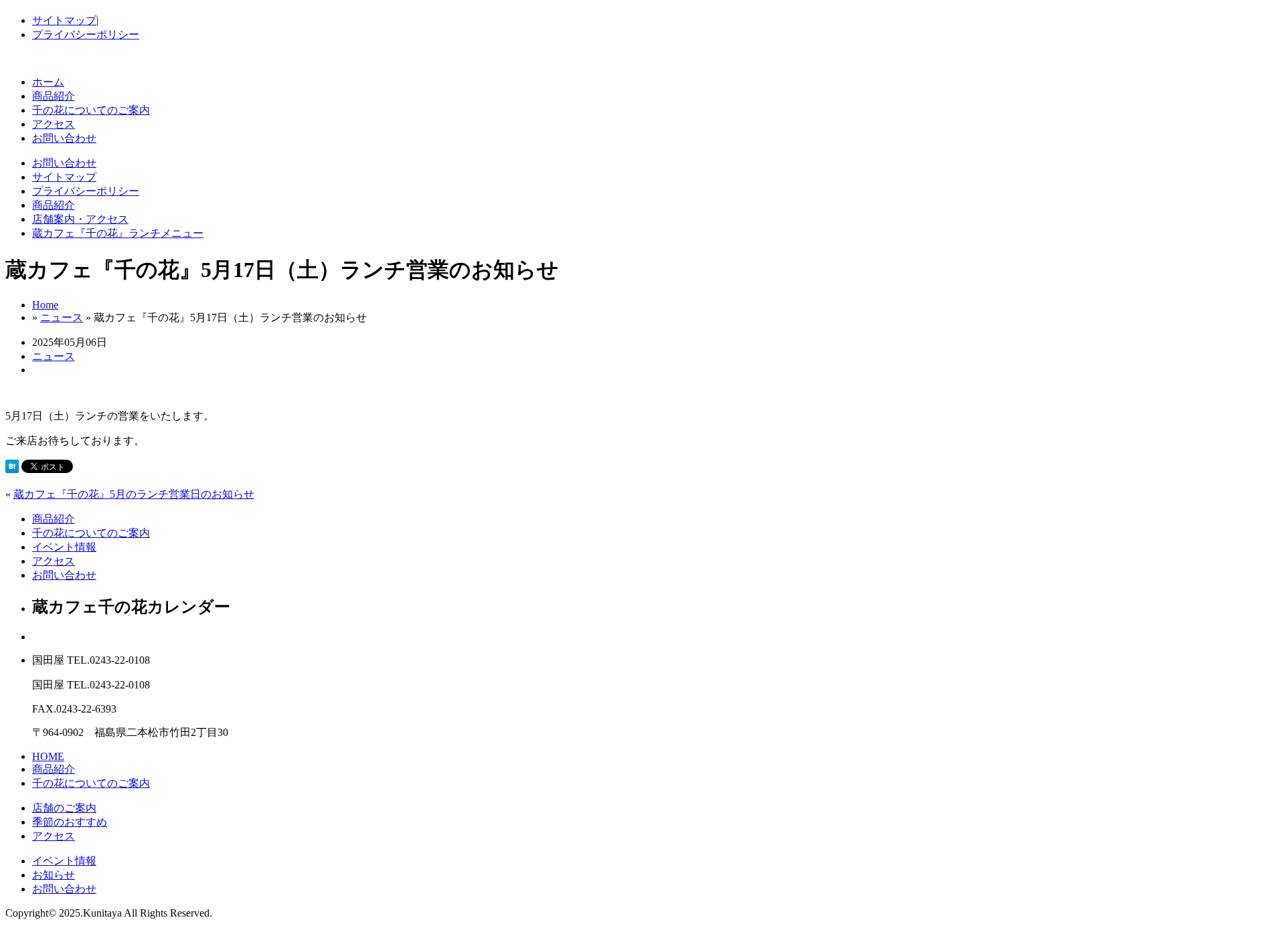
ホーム (48, 82)
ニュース (61, 317)
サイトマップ (64, 20)
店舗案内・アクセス (80, 219)
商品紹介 (53, 96)
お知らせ (53, 874)
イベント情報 (64, 547)
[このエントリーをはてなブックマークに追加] (12, 469)
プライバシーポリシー (85, 34)
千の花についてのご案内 (91, 110)
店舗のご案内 (64, 808)
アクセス (53, 124)
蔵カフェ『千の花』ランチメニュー (117, 233)
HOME (48, 756)
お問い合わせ (64, 138)
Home (45, 304)
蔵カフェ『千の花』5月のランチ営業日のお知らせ (133, 494)
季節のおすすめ (69, 822)
